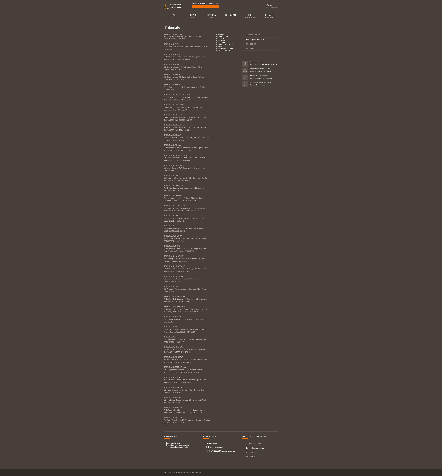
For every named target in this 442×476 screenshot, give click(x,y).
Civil (257, 64)
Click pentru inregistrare (214, 447)
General (267, 64)
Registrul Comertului (225, 44)
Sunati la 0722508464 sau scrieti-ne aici (220, 451)
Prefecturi (221, 46)
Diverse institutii (224, 50)
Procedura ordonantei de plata (260, 69)
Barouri (221, 35)
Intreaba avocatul (211, 443)
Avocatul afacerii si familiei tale (192, 472)
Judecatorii (222, 38)
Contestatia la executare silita (259, 75)
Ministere (221, 40)
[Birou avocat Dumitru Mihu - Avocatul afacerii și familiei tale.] (173, 6)
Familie (262, 64)
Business (259, 71)
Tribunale (221, 42)
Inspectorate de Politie (226, 48)
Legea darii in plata (256, 62)
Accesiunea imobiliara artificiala (260, 82)
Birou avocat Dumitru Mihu (172, 472)
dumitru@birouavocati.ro (255, 40)
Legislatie (274, 64)
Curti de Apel (223, 36)
